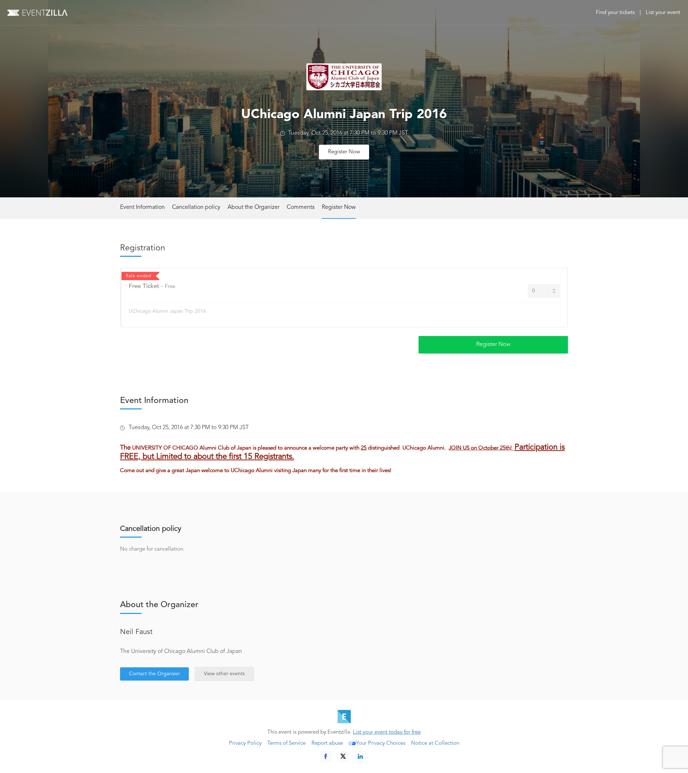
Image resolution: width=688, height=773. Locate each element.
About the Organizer (254, 207)
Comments (301, 207)
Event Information (142, 207)
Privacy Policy (245, 743)
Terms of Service (286, 743)
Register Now (344, 152)
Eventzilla (37, 12)
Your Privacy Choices (380, 743)
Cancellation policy (196, 207)
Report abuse (327, 743)
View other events (224, 673)
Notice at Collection (435, 743)
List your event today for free (387, 732)
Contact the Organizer (154, 673)
